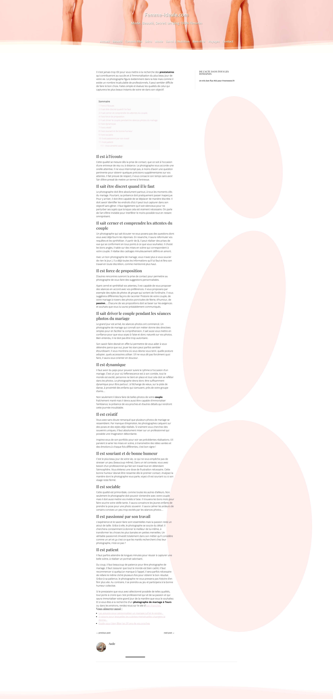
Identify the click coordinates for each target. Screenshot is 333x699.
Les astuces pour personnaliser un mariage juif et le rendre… (131, 613)
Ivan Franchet (153, 605)
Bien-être (199, 42)
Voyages (214, 42)
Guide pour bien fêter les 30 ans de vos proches (124, 623)
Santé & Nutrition (178, 42)
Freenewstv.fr (228, 80)
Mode (159, 42)
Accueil (105, 42)
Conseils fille (133, 42)
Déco (148, 42)
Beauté (117, 42)
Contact (227, 42)
